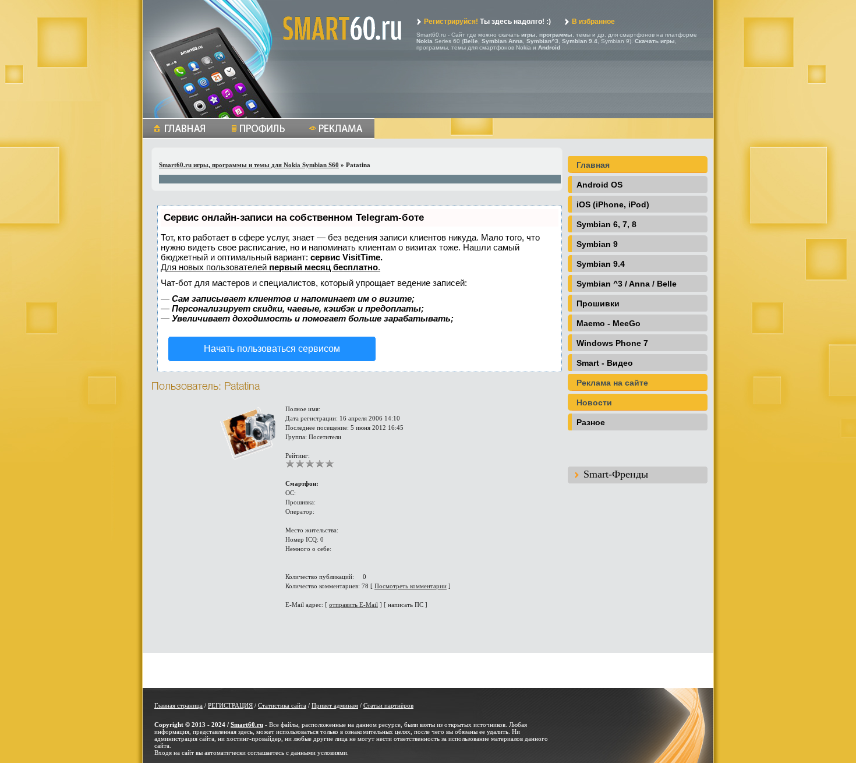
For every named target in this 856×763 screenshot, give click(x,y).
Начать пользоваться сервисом (272, 349)
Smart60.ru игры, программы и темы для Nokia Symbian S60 (249, 164)
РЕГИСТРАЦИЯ (230, 705)
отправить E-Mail (353, 604)
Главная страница (178, 705)
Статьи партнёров (388, 705)
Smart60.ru (247, 724)
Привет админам (335, 705)
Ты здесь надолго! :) (487, 21)
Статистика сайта (282, 705)
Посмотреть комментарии (410, 585)
